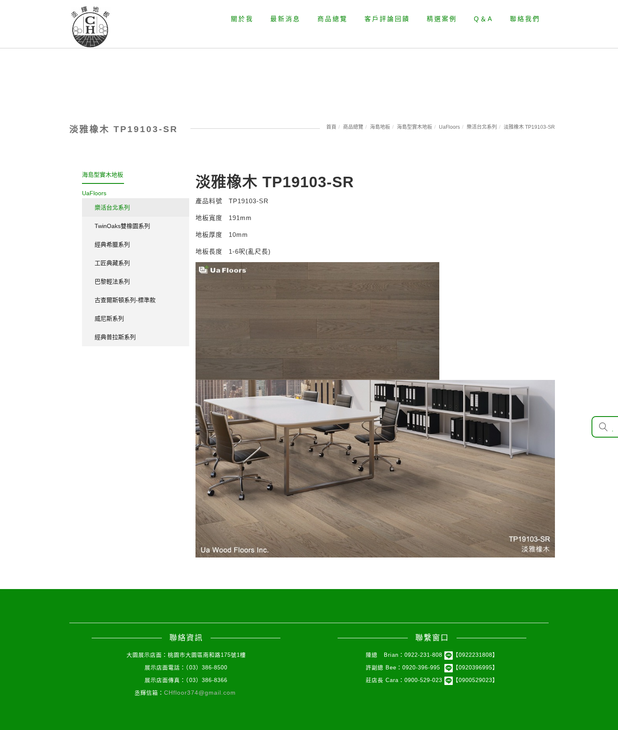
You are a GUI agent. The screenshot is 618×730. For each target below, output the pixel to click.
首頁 (331, 127)
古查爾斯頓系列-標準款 (125, 300)
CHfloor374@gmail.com (200, 692)
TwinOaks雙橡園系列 (122, 226)
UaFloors (449, 127)
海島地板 (380, 127)
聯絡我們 (525, 18)
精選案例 (442, 18)
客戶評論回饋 (387, 18)
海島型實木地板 (414, 127)
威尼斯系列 (109, 318)
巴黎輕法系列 (112, 281)
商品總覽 (332, 18)
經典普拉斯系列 (115, 337)
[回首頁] (90, 27)
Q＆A (483, 18)
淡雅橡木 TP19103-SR (529, 127)
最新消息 (285, 18)
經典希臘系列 (112, 244)
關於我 (242, 18)
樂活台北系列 (482, 127)
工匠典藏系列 (112, 263)
